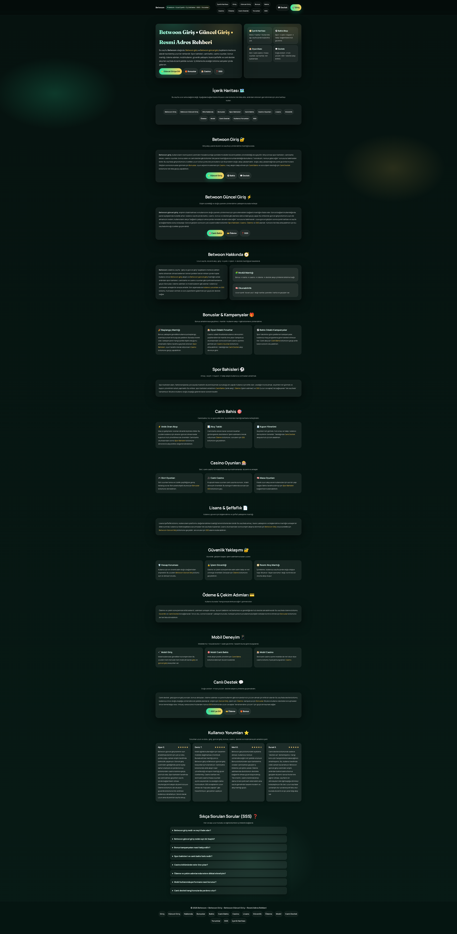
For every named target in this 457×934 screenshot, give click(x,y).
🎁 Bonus (244, 711)
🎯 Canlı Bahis (215, 233)
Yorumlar (256, 11)
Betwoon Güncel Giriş (189, 112)
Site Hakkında (207, 112)
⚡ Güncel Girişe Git (170, 71)
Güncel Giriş (246, 4)
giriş (193, 660)
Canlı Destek (243, 11)
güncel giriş (162, 663)
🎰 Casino (206, 71)
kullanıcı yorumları (211, 287)
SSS (266, 11)
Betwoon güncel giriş (209, 50)
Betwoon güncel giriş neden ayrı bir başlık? (194, 839)
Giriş (234, 4)
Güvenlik (288, 112)
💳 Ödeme (232, 233)
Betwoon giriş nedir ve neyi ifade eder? (192, 830)
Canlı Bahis (249, 112)
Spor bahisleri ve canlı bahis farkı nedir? (193, 856)
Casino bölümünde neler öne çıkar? (191, 864)
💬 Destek (282, 7)
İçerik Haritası (222, 4)
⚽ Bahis (231, 175)
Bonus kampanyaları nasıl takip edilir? (192, 847)
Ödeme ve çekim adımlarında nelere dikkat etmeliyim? (200, 873)
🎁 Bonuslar (190, 71)
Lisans (278, 112)
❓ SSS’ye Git (214, 711)
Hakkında (188, 914)
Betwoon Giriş (170, 112)
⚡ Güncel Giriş (215, 175)
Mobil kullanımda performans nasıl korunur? (195, 882)
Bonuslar (221, 112)
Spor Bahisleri (235, 112)
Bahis (266, 4)
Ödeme (231, 11)
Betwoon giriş (191, 50)
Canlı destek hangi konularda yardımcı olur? (195, 890)
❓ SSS (219, 71)
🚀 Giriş (296, 7)
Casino (221, 11)
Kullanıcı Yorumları (241, 118)
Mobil (213, 118)
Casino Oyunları (264, 112)
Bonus (257, 4)
